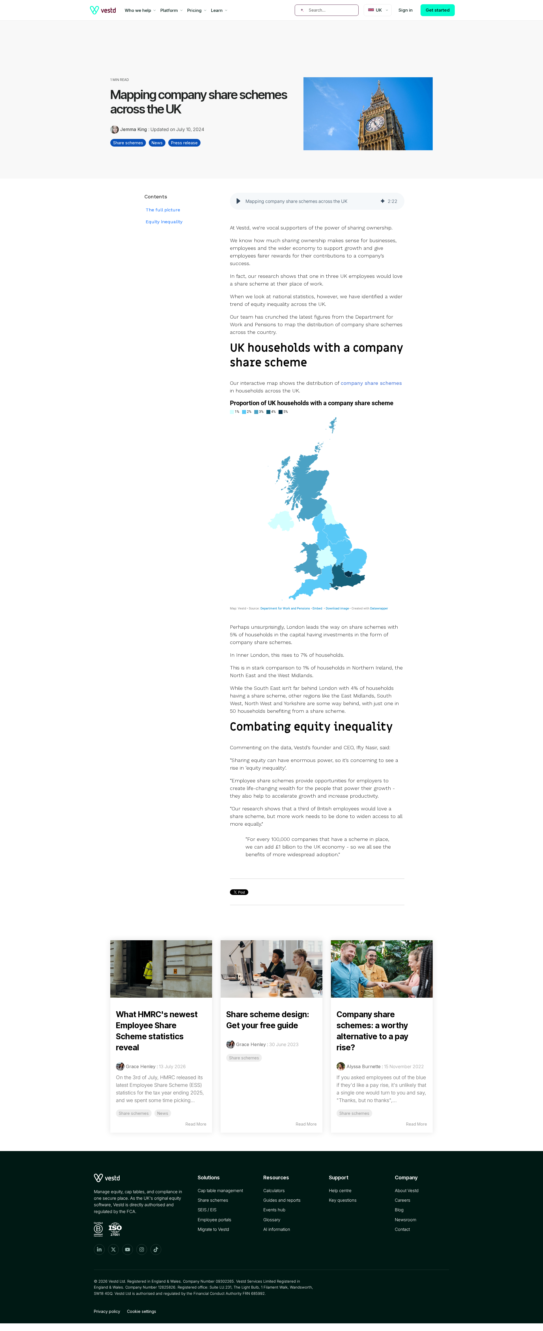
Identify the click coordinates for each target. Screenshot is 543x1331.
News (157, 142)
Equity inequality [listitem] (164, 221)
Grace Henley (141, 1066)
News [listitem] (162, 1113)
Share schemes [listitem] (134, 1113)
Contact (402, 1229)
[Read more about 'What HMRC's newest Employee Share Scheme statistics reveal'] (161, 969)
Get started (438, 10)
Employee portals (214, 1219)
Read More (196, 1124)
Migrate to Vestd (213, 1229)
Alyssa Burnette (363, 1066)
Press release (184, 142)
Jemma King (133, 129)
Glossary (271, 1219)
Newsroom (405, 1219)
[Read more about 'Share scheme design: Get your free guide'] (271, 969)
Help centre (340, 1190)
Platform (169, 10)
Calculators (274, 1190)
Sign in (405, 10)
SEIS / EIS (207, 1209)
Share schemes (128, 142)
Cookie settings (141, 1311)
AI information (276, 1229)
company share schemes (371, 383)
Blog (399, 1209)
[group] (317, 201)
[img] (382, 201)
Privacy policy (107, 1311)
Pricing (194, 10)
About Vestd (407, 1190)
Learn (217, 10)
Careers (402, 1200)
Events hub (274, 1209)
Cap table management (220, 1190)
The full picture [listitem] (163, 209)
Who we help (138, 10)
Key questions (343, 1200)
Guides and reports (282, 1200)
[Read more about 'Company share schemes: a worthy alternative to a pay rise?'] (382, 969)
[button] (238, 201)
